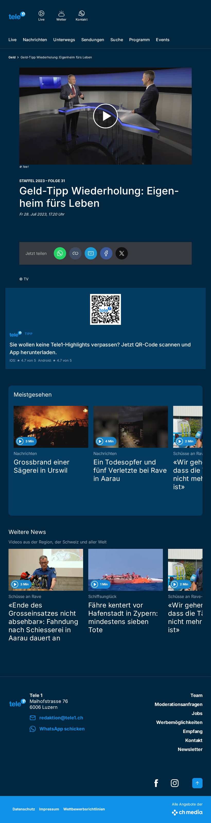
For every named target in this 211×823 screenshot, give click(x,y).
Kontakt (194, 740)
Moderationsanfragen (179, 704)
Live (12, 39)
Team (196, 695)
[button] (75, 253)
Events (163, 39)
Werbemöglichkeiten (179, 722)
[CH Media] (187, 812)
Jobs (197, 713)
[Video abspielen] (105, 116)
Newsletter (190, 749)
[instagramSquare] (175, 783)
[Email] (91, 253)
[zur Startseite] (17, 15)
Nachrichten (35, 39)
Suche (116, 39)
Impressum (49, 809)
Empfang (193, 731)
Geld (11, 57)
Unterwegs (64, 39)
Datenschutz (24, 809)
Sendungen (92, 39)
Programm (139, 39)
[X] (122, 253)
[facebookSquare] (156, 783)
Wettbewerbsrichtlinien (84, 809)
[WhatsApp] (60, 253)
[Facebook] (106, 253)
